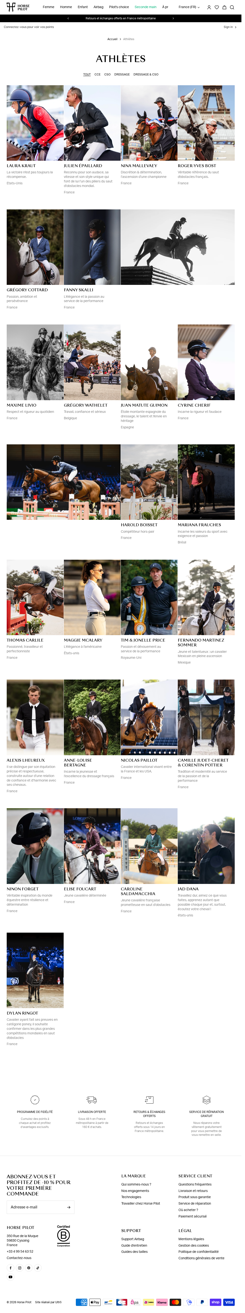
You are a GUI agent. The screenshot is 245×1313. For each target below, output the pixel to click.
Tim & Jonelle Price (143, 640)
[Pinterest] (29, 1268)
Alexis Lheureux (26, 760)
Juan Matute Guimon (144, 405)
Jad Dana (188, 889)
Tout (87, 74)
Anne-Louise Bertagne (78, 763)
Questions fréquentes (195, 1184)
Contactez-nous (19, 1258)
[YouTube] (10, 1277)
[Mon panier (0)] (224, 7)
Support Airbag (132, 1239)
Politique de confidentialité (198, 1252)
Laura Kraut (21, 166)
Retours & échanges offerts (149, 1114)
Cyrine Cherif (194, 405)
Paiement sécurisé (192, 1216)
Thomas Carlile (25, 640)
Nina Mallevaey (139, 166)
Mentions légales (191, 1239)
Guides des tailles (134, 1252)
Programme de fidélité (35, 1112)
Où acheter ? (188, 1210)
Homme (66, 7)
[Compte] (209, 7)
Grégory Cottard (27, 290)
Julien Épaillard (83, 166)
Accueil (112, 39)
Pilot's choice (119, 7)
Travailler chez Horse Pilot (140, 1203)
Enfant (83, 7)
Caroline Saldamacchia (138, 891)
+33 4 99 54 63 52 (20, 1251)
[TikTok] (38, 1268)
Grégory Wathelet (85, 405)
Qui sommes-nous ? (136, 1184)
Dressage (122, 74)
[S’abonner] (69, 1207)
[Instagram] (19, 1268)
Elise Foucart (80, 889)
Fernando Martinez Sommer (201, 643)
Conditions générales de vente (201, 1258)
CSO (107, 74)
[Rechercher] (232, 7)
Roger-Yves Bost (197, 166)
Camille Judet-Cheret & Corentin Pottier (203, 763)
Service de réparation (194, 1203)
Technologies (131, 1197)
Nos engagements (135, 1191)
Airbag (98, 7)
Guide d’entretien (134, 1245)
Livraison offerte (92, 1112)
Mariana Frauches (199, 525)
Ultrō (58, 1302)
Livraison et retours (193, 1191)
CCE (97, 74)
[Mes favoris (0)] (217, 7)
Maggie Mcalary (83, 640)
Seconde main (145, 7)
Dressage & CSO (146, 74)
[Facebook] (10, 1268)
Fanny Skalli (78, 290)
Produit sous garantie (194, 1197)
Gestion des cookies (193, 1245)
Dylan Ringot (22, 1013)
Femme (48, 7)
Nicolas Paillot (139, 760)
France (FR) (187, 7)
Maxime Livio (21, 405)
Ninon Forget (23, 889)
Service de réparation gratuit (206, 1114)
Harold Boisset (139, 525)
